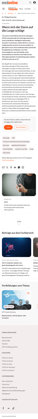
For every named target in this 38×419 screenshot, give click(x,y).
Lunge (31, 149)
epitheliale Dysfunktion (19, 145)
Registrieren (21, 127)
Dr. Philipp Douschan (9, 17)
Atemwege (6, 138)
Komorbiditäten (8, 149)
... (34, 9)
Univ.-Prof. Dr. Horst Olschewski (13, 20)
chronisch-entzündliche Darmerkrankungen (16, 141)
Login (8, 127)
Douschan (6, 145)
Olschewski (6, 153)
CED (13, 138)
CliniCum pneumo (8, 160)
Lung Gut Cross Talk (21, 149)
